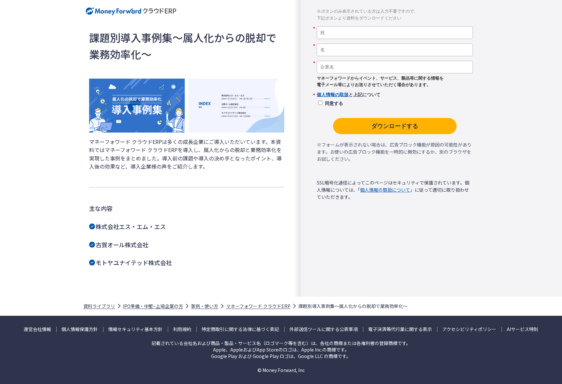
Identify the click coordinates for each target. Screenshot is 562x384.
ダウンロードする (394, 126)
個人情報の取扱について (385, 189)
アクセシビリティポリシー (469, 329)
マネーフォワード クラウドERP (258, 306)
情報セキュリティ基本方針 (135, 329)
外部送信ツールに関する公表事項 (323, 329)
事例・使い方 (204, 306)
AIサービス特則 (522, 329)
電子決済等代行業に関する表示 (400, 329)
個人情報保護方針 (79, 329)
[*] (395, 24)
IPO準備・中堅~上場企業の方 (153, 306)
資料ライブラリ (99, 306)
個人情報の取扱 (333, 94)
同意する (334, 103)
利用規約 (182, 329)
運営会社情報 (37, 329)
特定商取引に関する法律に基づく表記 (240, 329)
